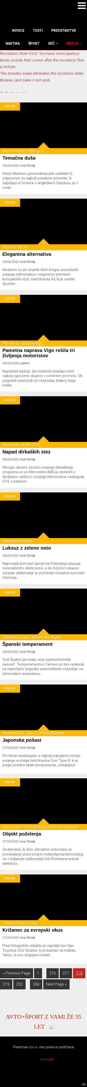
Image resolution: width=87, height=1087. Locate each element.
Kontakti (47, 1059)
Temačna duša (19, 158)
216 (53, 973)
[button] (82, 5)
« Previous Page (16, 973)
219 (7, 984)
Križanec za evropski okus (32, 930)
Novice (10, 106)
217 (67, 973)
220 (20, 984)
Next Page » (56, 984)
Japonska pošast (21, 740)
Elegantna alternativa (26, 254)
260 (37, 984)
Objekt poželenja (21, 833)
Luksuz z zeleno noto (26, 548)
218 (80, 973)
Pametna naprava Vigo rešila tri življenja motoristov (38, 353)
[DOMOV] (11, 30)
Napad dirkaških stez (26, 451)
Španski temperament (27, 644)
